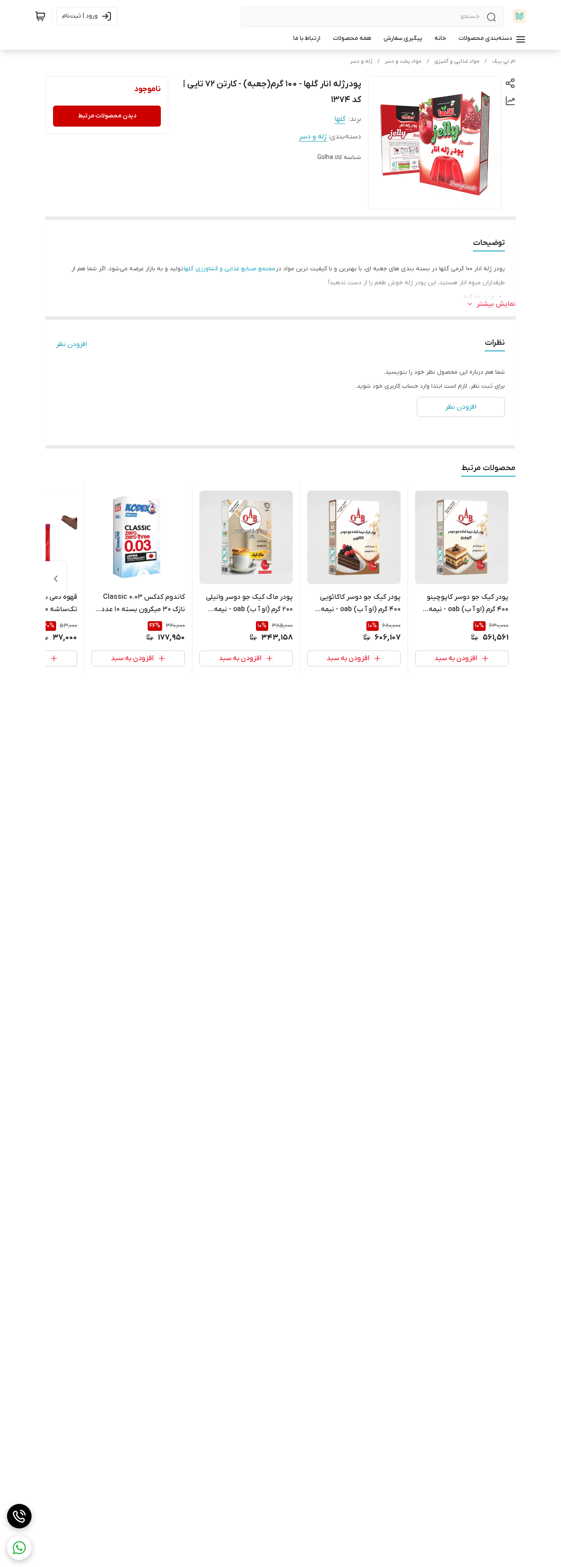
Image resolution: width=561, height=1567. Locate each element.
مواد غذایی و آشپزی (456, 61)
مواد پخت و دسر (403, 61)
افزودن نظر (71, 344)
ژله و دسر (361, 61)
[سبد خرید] (40, 16)
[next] (55, 578)
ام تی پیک (503, 61)
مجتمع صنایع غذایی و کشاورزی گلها (229, 269)
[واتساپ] (19, 1547)
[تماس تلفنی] (19, 1516)
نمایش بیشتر (496, 304)
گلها (339, 119)
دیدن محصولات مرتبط (107, 116)
